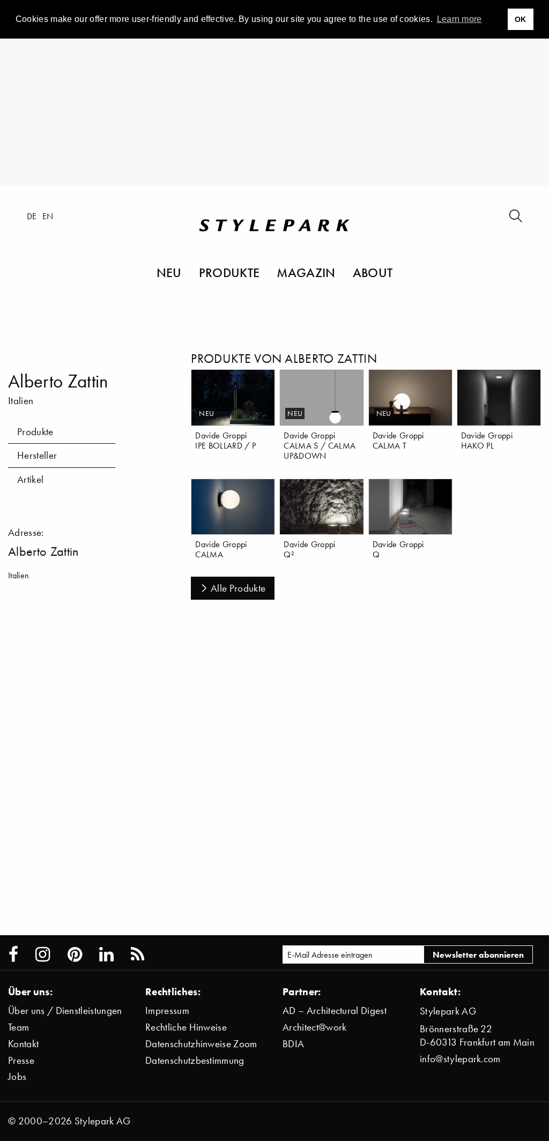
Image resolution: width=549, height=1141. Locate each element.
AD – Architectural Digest (335, 1010)
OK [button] (520, 19)
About (373, 272)
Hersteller (37, 455)
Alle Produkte (238, 588)
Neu (169, 272)
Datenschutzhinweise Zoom (201, 1044)
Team (18, 1027)
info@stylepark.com (460, 1059)
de (32, 216)
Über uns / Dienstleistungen (65, 1010)
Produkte (229, 272)
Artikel (30, 479)
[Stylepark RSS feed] (137, 954)
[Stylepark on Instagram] (42, 954)
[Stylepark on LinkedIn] (106, 954)
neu (206, 413)
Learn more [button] (459, 19)
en (48, 216)
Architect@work (314, 1027)
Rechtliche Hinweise (186, 1027)
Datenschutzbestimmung (194, 1060)
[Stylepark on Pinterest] (75, 954)
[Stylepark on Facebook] (13, 954)
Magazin (306, 272)
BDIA (293, 1044)
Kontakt (23, 1044)
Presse (21, 1060)
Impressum (167, 1010)
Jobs (17, 1076)
